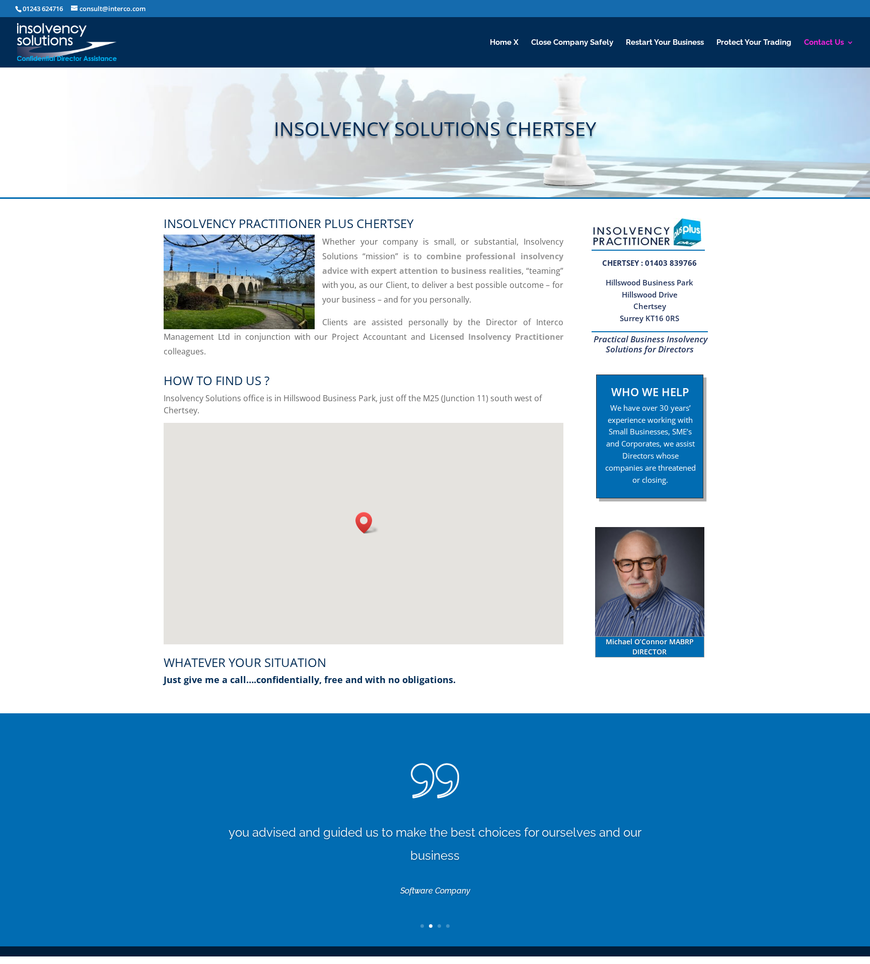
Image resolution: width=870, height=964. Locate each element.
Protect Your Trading (753, 43)
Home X (504, 43)
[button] (367, 523)
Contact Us (824, 43)
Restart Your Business (665, 43)
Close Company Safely (572, 43)
